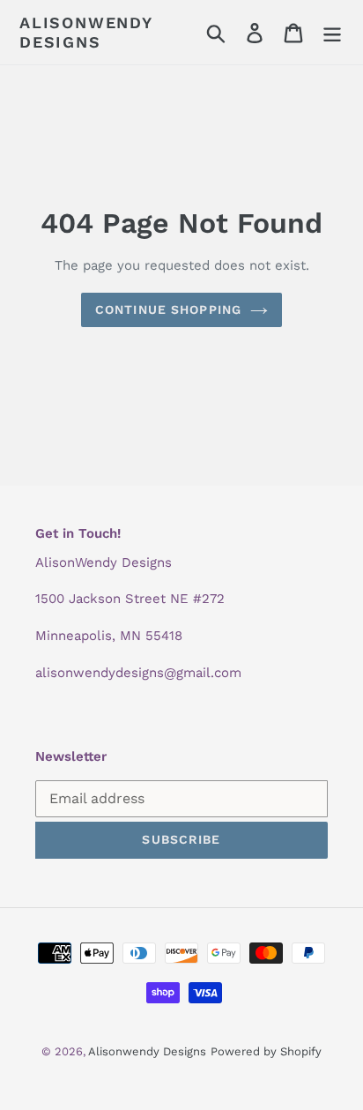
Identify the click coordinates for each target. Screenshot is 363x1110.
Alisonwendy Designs (85, 32)
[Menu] (332, 32)
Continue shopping (168, 309)
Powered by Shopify (266, 1051)
